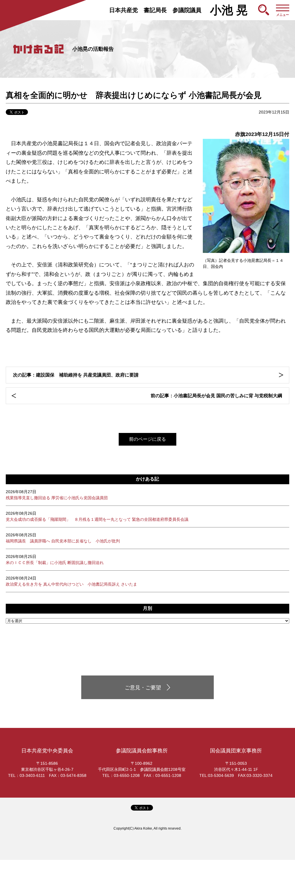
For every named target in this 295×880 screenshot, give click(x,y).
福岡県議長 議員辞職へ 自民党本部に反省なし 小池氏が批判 (63, 538)
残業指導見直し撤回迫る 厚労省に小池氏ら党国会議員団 (57, 494)
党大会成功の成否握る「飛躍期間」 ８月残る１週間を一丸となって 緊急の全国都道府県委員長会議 (97, 516)
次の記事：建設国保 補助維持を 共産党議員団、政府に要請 (76, 374)
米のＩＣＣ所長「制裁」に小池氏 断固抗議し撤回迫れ (55, 559)
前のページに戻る (147, 439)
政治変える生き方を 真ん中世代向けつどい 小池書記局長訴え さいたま (71, 581)
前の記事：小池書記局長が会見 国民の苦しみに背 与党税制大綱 (216, 395)
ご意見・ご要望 (143, 687)
